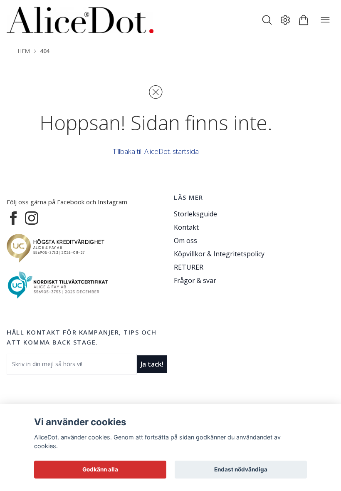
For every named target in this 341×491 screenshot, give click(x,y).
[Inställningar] (285, 20)
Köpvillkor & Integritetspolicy (219, 253)
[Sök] (267, 20)
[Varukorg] (303, 20)
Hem (23, 51)
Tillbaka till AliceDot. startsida (156, 151)
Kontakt (186, 227)
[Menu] (325, 20)
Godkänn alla (100, 469)
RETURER (188, 267)
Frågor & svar (195, 280)
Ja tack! (152, 364)
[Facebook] (13, 218)
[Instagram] (31, 218)
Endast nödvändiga (240, 469)
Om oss (185, 240)
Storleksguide (195, 213)
